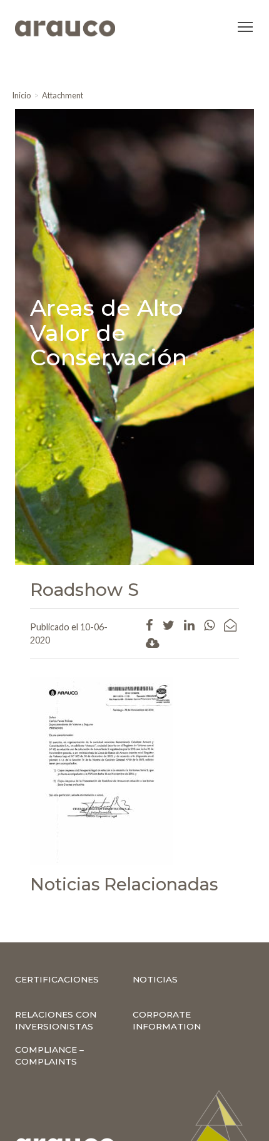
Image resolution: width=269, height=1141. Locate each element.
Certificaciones (57, 979)
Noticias (155, 979)
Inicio (21, 95)
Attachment (62, 95)
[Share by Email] (230, 624)
